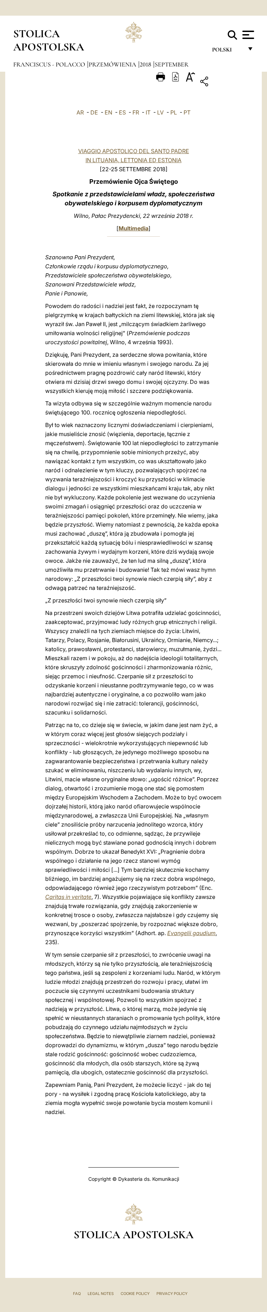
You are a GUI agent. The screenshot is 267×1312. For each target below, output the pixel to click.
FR (135, 112)
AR (80, 112)
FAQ (77, 1293)
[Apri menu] (247, 35)
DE (94, 112)
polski (227, 51)
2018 (146, 64)
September (171, 64)
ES (122, 112)
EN (108, 112)
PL (173, 112)
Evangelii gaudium (191, 933)
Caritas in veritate (68, 896)
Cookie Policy (135, 1293)
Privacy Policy (171, 1293)
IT (148, 112)
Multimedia (133, 228)
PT (187, 112)
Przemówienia (113, 64)
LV (160, 112)
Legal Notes (101, 1293)
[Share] (225, 83)
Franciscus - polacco (50, 64)
